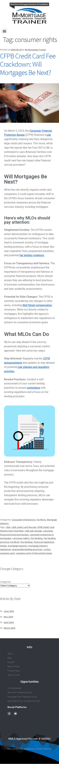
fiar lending (26, 542)
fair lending (36, 538)
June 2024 (9, 611)
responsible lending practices (27, 549)
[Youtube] (15, 713)
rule (49, 134)
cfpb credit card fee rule (23, 527)
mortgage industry (17, 545)
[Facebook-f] (9, 713)
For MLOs (41, 519)
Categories (5, 581)
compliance (33, 387)
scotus (46, 549)
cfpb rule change (33, 530)
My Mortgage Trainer (35, 49)
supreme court (7, 553)
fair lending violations (32, 255)
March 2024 (9, 627)
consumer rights (20, 538)
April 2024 (9, 622)
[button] (4, 31)
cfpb (8, 527)
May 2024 (8, 616)
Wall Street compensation (37, 305)
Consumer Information (23, 519)
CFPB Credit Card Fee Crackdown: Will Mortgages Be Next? (28, 64)
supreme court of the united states (34, 553)
